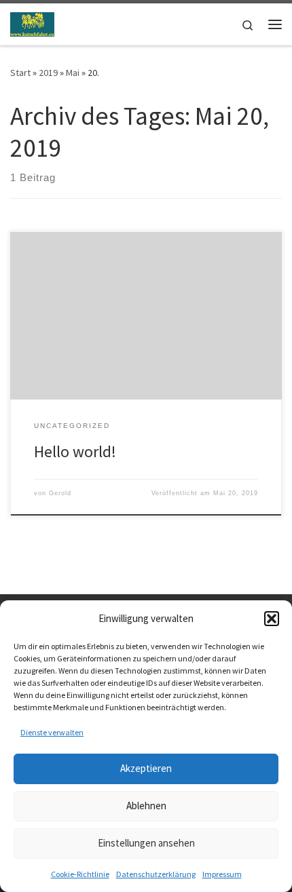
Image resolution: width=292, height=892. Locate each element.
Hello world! (75, 451)
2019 (48, 72)
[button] (271, 618)
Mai (72, 72)
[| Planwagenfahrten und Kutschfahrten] (32, 22)
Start (20, 72)
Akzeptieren (146, 768)
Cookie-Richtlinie (80, 874)
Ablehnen (146, 805)
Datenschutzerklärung (156, 874)
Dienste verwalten (52, 732)
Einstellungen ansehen (146, 842)
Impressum (222, 874)
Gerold (60, 493)
